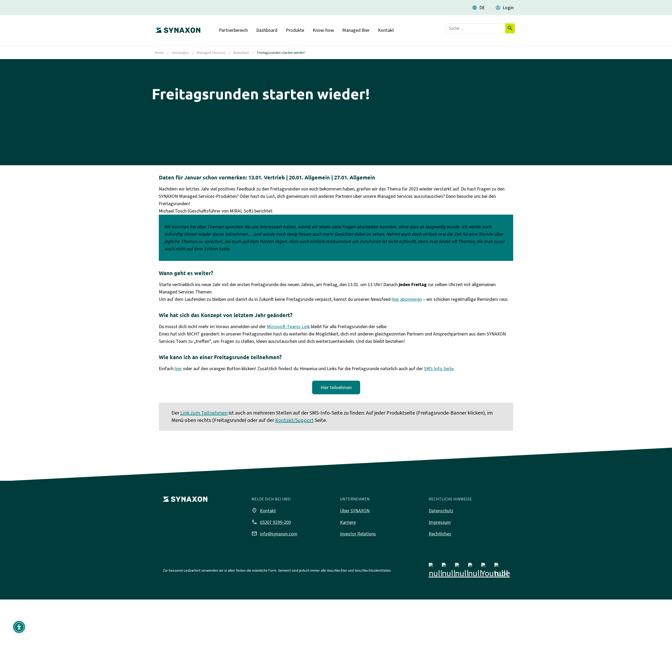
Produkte (295, 30)
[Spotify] (501, 571)
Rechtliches (440, 534)
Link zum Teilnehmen (204, 412)
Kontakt (386, 30)
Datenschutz (441, 511)
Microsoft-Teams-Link (288, 326)
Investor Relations (358, 534)
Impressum (440, 522)
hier (178, 368)
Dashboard (266, 30)
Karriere (348, 522)
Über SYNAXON (355, 511)
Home (159, 52)
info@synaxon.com (274, 533)
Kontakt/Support (294, 420)
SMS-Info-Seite (439, 368)
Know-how (323, 30)
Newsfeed (241, 52)
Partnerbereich (233, 30)
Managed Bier (356, 30)
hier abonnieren (407, 299)
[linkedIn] (462, 571)
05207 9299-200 (271, 522)
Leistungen (180, 52)
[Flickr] (475, 571)
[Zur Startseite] (176, 28)
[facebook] (436, 571)
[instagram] (449, 571)
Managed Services (211, 52)
